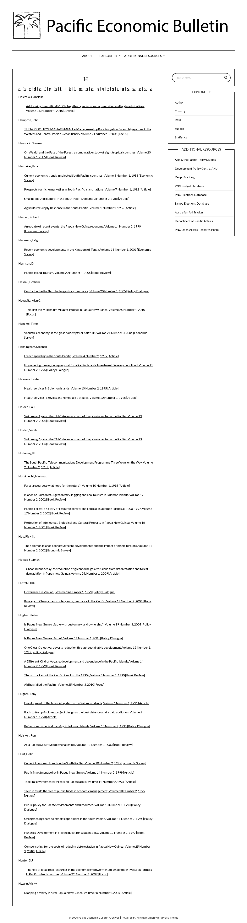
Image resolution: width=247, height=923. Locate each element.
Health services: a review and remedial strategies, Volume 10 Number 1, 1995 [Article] (80, 397)
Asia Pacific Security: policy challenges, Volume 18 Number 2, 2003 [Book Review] (78, 744)
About (87, 55)
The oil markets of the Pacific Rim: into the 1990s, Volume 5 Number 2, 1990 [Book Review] (84, 675)
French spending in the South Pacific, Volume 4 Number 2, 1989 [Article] (71, 356)
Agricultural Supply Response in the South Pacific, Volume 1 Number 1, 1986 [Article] (80, 208)
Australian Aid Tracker (189, 212)
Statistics (181, 137)
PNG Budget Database (189, 186)
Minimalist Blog (146, 917)
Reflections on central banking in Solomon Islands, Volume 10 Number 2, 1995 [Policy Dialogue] (87, 726)
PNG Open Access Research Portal (197, 229)
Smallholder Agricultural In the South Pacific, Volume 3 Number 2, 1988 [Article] (76, 198)
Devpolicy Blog (185, 177)
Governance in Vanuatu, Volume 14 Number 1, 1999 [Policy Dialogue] (69, 592)
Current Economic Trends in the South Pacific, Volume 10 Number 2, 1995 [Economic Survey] (85, 763)
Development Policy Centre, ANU (196, 168)
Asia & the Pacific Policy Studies (195, 159)
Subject (179, 128)
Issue (178, 119)
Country (180, 111)
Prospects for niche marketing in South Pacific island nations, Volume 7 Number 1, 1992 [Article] (87, 189)
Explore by (108, 55)
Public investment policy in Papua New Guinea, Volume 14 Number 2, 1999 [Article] (79, 772)
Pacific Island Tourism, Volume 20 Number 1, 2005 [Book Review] (67, 272)
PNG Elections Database (191, 194)
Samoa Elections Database (192, 203)
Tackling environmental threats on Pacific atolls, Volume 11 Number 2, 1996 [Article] (80, 781)
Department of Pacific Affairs (194, 221)
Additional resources (143, 55)
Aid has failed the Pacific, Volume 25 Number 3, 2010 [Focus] (64, 684)
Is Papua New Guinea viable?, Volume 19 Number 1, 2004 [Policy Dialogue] (73, 638)
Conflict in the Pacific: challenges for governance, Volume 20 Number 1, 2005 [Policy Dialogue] (86, 291)
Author (179, 102)
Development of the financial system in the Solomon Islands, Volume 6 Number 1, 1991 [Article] (86, 703)
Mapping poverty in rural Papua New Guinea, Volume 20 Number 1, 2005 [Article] (78, 892)
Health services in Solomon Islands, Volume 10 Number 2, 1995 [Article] (71, 388)
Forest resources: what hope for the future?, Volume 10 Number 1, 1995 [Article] (77, 485)
